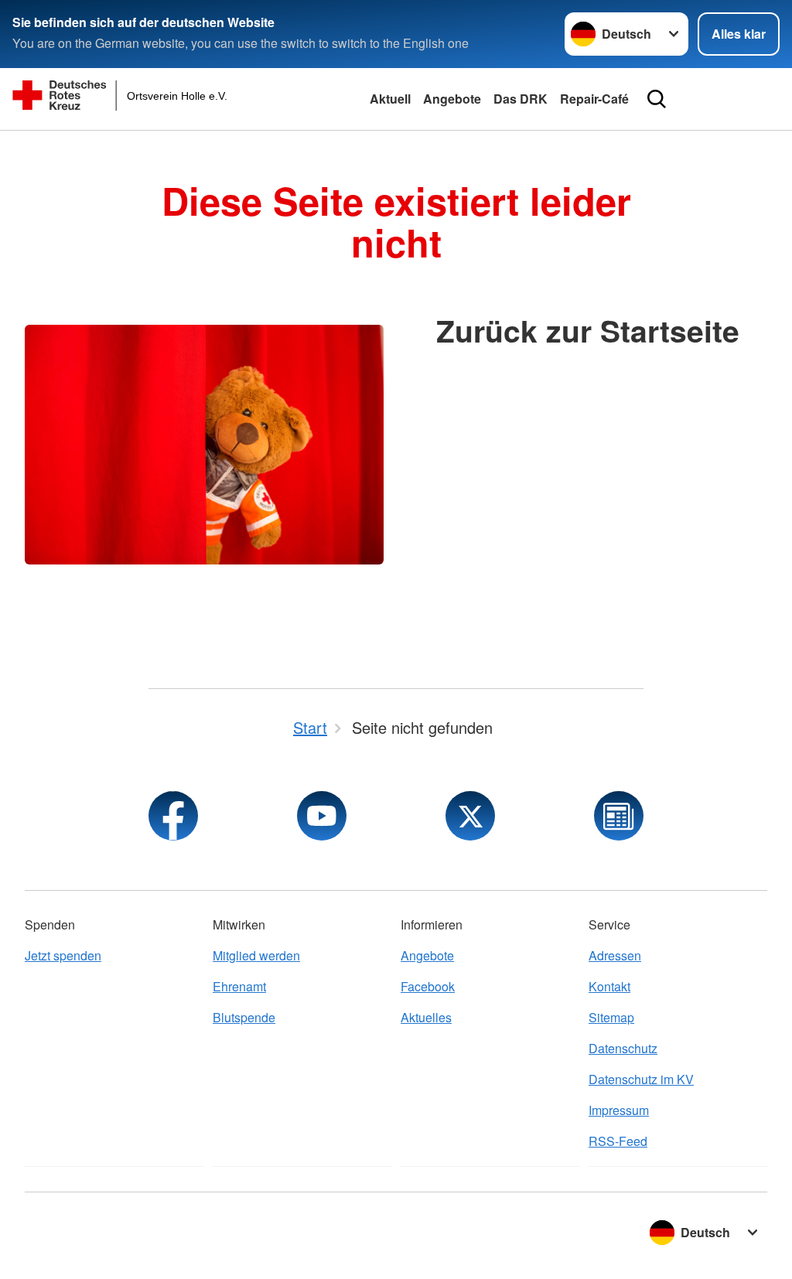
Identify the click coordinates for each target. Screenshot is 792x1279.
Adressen (615, 955)
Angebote (452, 98)
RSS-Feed (618, 1141)
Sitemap (611, 1017)
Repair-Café (594, 98)
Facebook (428, 986)
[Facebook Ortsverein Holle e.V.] (173, 816)
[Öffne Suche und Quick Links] (656, 99)
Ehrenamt (239, 986)
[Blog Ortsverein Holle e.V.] (619, 816)
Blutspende (244, 1017)
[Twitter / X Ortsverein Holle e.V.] (470, 816)
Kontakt (609, 986)
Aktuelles (426, 1017)
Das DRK (520, 98)
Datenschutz (623, 1048)
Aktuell (390, 98)
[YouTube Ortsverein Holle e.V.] (321, 816)
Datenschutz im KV (641, 1079)
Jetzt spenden (63, 955)
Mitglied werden (256, 955)
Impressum (619, 1110)
